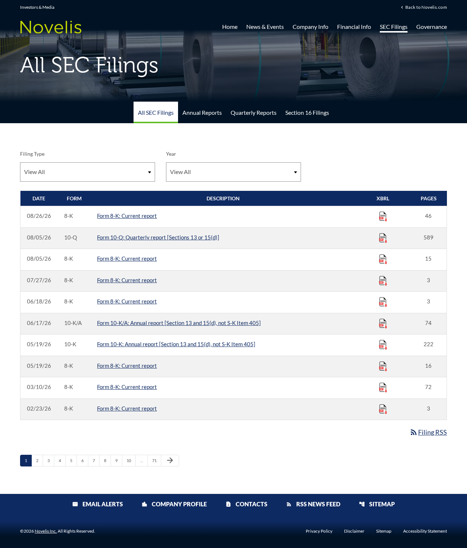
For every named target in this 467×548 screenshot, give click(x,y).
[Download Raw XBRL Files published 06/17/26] (383, 323)
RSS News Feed (313, 503)
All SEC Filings (156, 112)
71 (156, 460)
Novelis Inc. (46, 531)
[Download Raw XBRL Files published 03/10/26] (383, 387)
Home (230, 26)
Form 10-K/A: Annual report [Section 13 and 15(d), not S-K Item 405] (179, 323)
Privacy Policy (319, 531)
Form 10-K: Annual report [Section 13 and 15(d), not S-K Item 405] (176, 344)
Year (171, 154)
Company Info (310, 26)
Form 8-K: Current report (127, 215)
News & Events (265, 26)
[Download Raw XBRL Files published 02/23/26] (383, 408)
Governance (431, 26)
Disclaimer (354, 531)
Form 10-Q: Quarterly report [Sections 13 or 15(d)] (158, 237)
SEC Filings (394, 26)
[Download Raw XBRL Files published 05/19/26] (383, 344)
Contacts (246, 503)
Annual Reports (202, 112)
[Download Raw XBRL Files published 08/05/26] (383, 237)
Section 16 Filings (307, 112)
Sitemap (377, 503)
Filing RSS (428, 432)
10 (130, 460)
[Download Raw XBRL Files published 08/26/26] (383, 216)
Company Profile (174, 503)
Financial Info (354, 26)
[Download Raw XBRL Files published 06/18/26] (383, 301)
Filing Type (32, 154)
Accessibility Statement (425, 531)
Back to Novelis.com (426, 7)
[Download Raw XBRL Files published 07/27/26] (383, 280)
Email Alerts (97, 503)
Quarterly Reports (254, 112)
